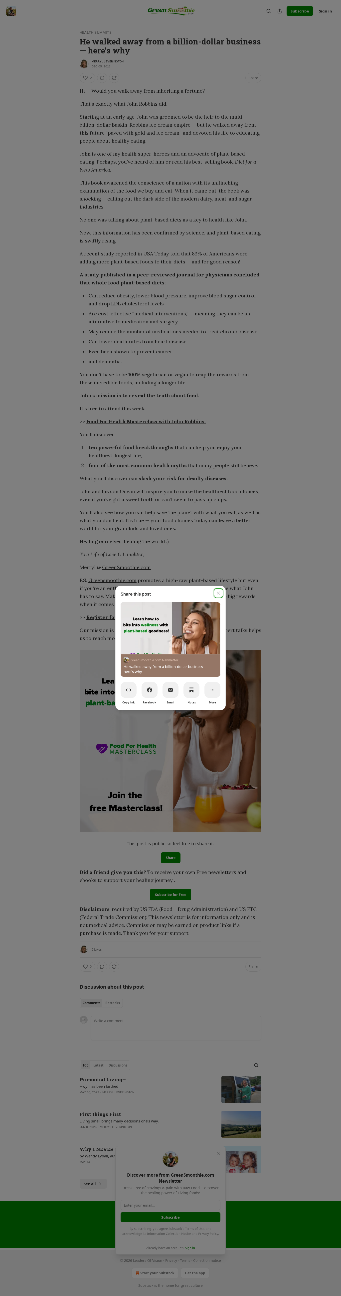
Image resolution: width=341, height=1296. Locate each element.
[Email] (170, 690)
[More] (212, 690)
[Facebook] (150, 690)
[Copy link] (129, 690)
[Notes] (191, 690)
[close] (218, 593)
